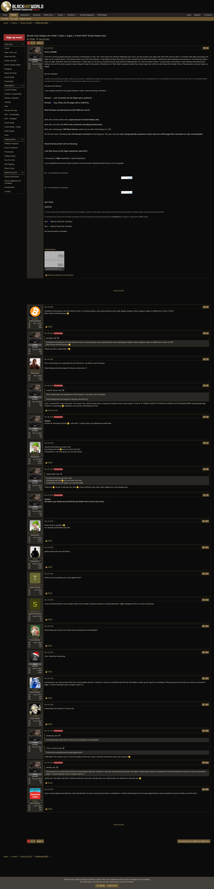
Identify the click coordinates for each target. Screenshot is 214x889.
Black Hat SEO (10, 56)
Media (60, 15)
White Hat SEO (10, 61)
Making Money (10, 156)
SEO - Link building (12, 114)
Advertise (36, 15)
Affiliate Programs (11, 143)
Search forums (25, 19)
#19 (207, 763)
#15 (207, 652)
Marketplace (25, 15)
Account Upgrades (87, 15)
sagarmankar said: (53, 474)
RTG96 (32, 39)
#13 (207, 600)
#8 (207, 469)
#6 (207, 417)
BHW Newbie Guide (12, 65)
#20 (207, 789)
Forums (14, 15)
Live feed (4, 19)
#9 (207, 495)
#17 (207, 705)
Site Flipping (9, 164)
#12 (207, 574)
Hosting (8, 102)
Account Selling (10, 90)
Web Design (9, 131)
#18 (207, 731)
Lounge (7, 191)
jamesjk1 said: (51, 338)
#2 (207, 307)
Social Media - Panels (13, 127)
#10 (207, 521)
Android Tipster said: (54, 390)
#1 (207, 48)
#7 (207, 443)
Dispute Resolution (12, 177)
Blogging (8, 69)
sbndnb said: (51, 767)
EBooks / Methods (12, 98)
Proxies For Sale (11, 110)
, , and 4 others (60, 275)
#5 (207, 386)
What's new (48, 15)
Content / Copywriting (13, 94)
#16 (207, 678)
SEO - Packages (11, 119)
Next (39, 43)
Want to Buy (9, 168)
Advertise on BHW (119, 290)
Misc (6, 106)
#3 (207, 333)
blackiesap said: (52, 736)
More (7, 135)
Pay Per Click (9, 160)
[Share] (204, 48)
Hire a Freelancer (11, 148)
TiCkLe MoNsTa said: (54, 748)
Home (5, 15)
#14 (207, 626)
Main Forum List (11, 52)
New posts (14, 19)
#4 (207, 359)
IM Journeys (9, 152)
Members (71, 15)
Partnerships (102, 15)
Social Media (9, 77)
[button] (54, 15)
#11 (207, 547)
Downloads (9, 81)
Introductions (9, 187)
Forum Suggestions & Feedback (13, 182)
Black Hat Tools (11, 73)
